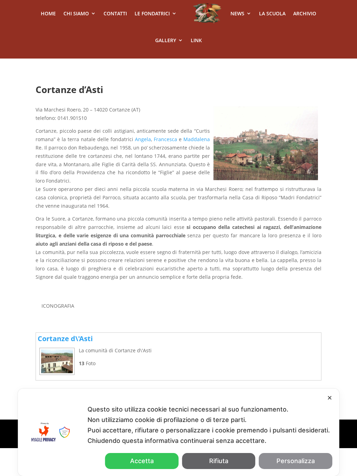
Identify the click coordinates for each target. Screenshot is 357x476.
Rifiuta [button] (218, 461)
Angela (143, 139)
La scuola (272, 13)
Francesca (165, 139)
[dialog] (178, 432)
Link (196, 40)
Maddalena (196, 139)
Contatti (115, 13)
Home (48, 13)
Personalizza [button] (295, 461)
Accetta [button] (142, 461)
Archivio (304, 13)
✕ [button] (329, 397)
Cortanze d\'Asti (65, 338)
